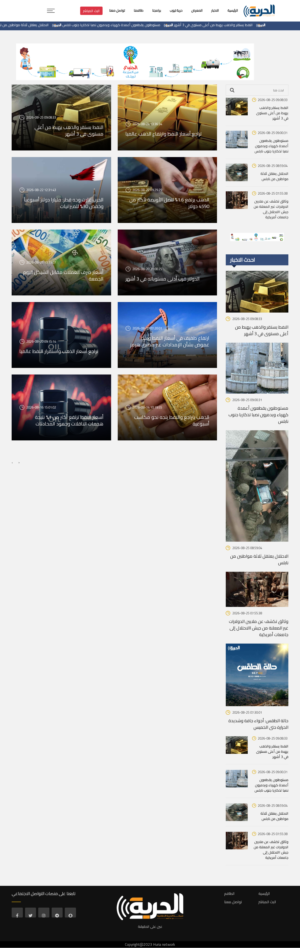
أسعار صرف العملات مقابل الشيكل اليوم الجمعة (63, 275)
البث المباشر (91, 10)
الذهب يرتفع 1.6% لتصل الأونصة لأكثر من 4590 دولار (169, 203)
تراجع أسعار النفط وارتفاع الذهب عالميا (163, 133)
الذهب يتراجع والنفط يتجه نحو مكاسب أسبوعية (171, 420)
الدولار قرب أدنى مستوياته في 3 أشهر (162, 278)
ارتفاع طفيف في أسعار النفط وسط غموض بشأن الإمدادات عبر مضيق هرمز (169, 341)
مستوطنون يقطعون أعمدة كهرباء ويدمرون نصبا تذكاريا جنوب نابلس (144, 25)
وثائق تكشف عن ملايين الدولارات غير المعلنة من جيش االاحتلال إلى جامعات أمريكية (271, 209)
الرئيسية (264, 893)
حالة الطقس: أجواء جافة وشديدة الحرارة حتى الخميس (258, 724)
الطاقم (229, 893)
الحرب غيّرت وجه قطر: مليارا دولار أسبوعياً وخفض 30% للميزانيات (63, 203)
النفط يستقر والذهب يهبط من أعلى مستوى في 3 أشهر (245, 25)
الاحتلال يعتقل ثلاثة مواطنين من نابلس (53, 25)
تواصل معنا (233, 902)
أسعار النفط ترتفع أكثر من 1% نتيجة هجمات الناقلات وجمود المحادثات (69, 420)
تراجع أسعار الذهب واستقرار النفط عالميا (58, 351)
